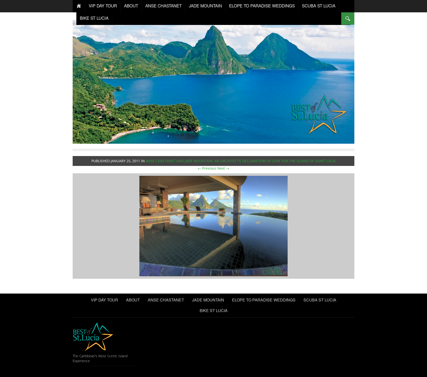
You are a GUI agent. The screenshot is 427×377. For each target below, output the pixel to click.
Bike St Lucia (94, 18)
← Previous (207, 168)
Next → (223, 168)
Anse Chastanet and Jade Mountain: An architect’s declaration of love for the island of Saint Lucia (241, 161)
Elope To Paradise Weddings (262, 5)
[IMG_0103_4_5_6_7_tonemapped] (213, 225)
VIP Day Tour (103, 5)
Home (79, 6)
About (131, 5)
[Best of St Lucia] (213, 81)
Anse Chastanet (163, 5)
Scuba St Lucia (318, 5)
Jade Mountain (205, 5)
